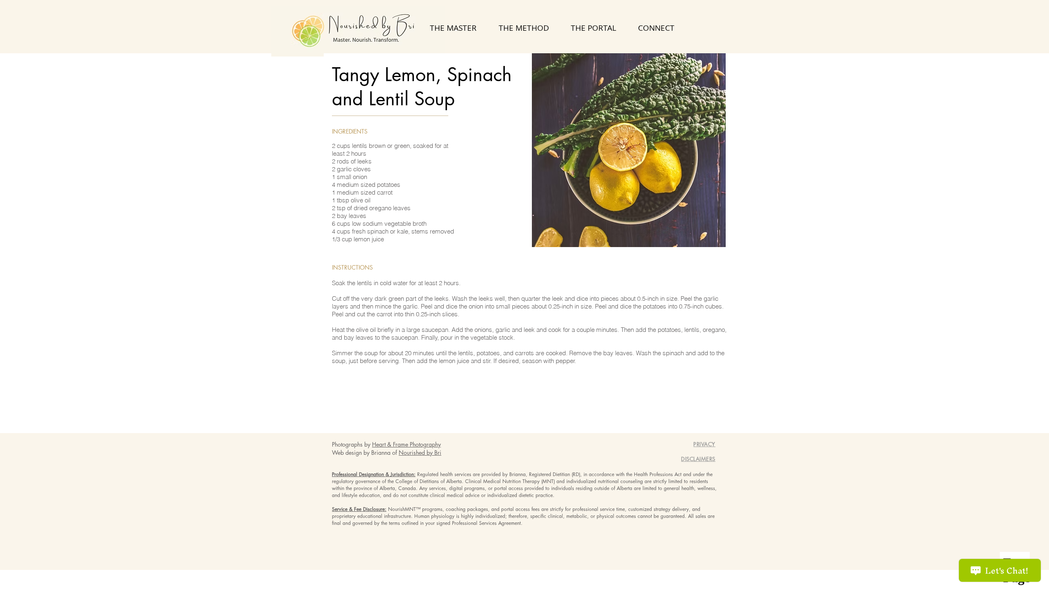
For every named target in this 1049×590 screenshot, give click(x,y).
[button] (704, 444)
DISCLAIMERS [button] (698, 459)
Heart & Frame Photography (406, 444)
